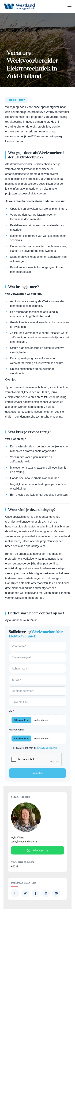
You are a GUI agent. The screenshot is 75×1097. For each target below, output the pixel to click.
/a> (35, 893)
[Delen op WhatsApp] (46, 893)
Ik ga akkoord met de (35, 747)
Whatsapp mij (40, 850)
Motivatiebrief (16, 729)
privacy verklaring (47, 748)
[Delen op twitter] (25, 893)
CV (11, 710)
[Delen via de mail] (56, 893)
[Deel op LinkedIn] (15, 893)
